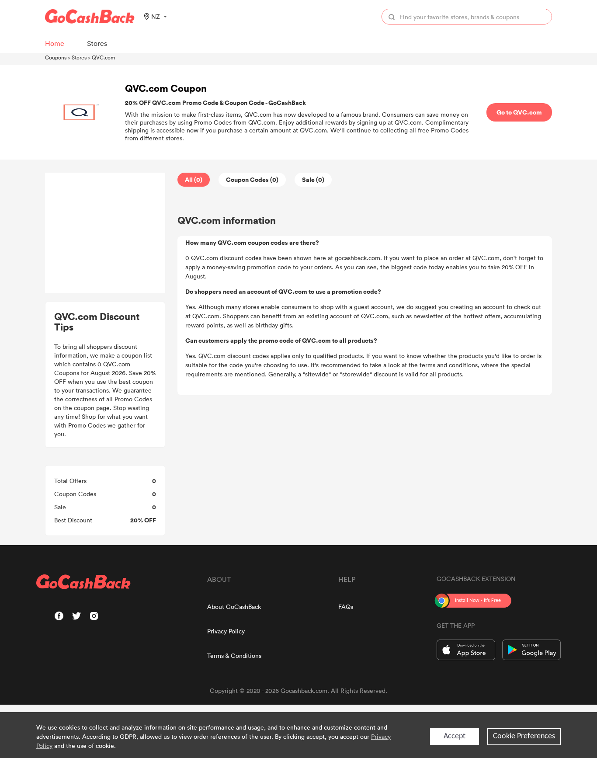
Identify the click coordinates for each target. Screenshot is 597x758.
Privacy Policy (226, 631)
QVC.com (103, 57)
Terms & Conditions (234, 655)
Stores (79, 57)
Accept (454, 736)
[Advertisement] (105, 233)
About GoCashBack (234, 606)
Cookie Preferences (524, 736)
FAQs (345, 606)
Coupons (55, 57)
